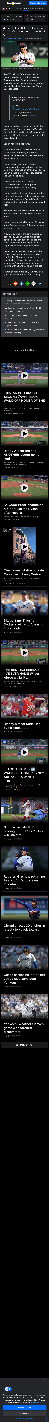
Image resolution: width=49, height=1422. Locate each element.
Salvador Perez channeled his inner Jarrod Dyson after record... (23, 509)
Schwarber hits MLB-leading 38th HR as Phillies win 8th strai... (23, 831)
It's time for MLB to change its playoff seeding (21, 316)
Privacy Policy (37, 1402)
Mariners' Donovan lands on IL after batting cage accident (23, 324)
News (26, 9)
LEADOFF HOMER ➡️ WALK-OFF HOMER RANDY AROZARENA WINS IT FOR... (24, 775)
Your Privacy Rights (24, 1419)
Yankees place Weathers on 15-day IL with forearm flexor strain (23, 309)
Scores (17, 9)
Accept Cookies (24, 1408)
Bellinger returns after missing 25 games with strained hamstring (24, 331)
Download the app (38, 3)
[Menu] (3, 3)
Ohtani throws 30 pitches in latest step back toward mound (24, 929)
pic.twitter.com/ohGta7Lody (25, 109)
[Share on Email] (33, 283)
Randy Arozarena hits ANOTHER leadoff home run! (21, 454)
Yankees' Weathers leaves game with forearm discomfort (24, 1028)
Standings (37, 9)
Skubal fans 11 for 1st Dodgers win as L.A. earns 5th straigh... (23, 624)
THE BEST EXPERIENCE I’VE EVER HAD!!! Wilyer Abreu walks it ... (21, 673)
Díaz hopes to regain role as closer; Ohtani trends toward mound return (23, 302)
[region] (24, 1400)
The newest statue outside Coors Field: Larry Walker (24, 572)
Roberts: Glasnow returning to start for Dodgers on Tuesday (24, 880)
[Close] (44, 1381)
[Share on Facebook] (21, 283)
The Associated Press (12, 38)
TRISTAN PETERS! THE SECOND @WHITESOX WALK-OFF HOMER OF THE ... (24, 398)
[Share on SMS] (40, 283)
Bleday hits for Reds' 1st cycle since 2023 (22, 726)
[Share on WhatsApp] (27, 283)
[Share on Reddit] (15, 283)
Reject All (24, 1413)
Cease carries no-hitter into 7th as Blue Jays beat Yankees (24, 978)
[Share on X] (9, 283)
